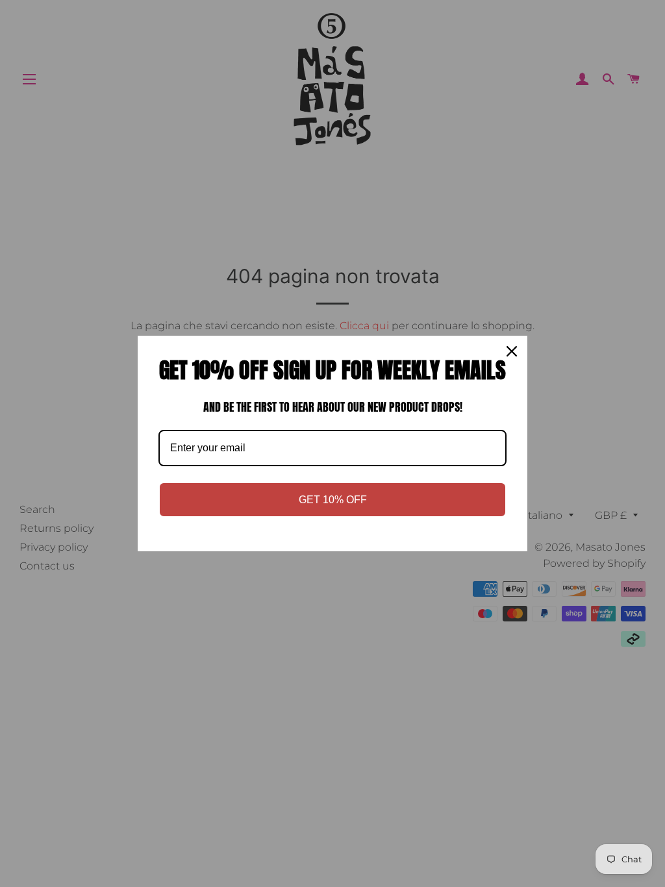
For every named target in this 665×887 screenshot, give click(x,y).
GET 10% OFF (333, 499)
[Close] (511, 351)
